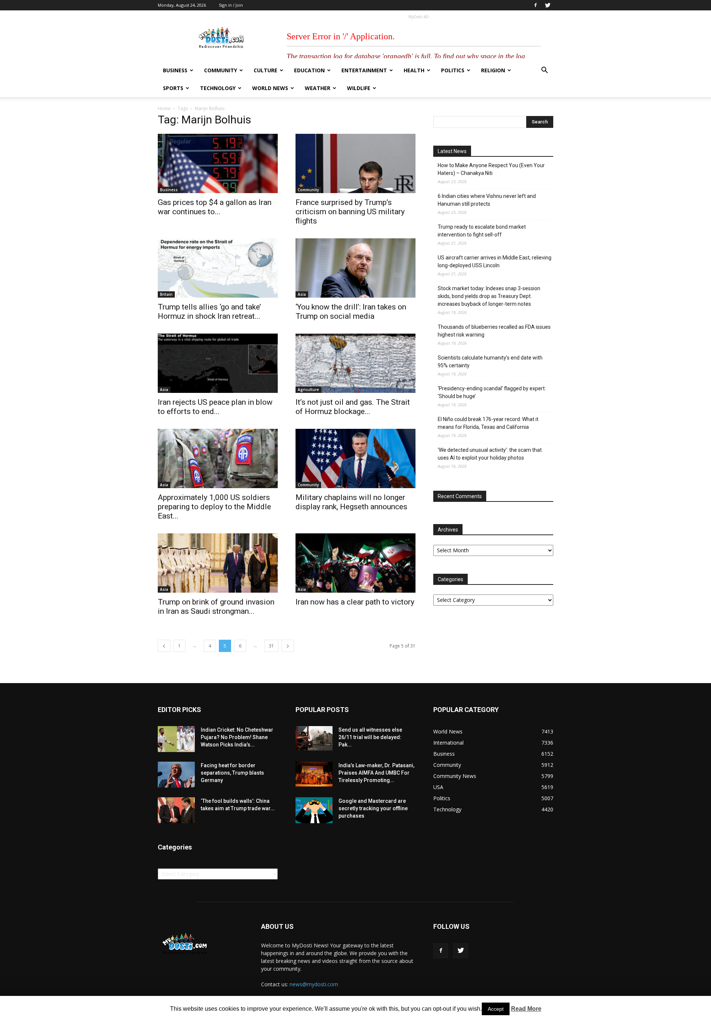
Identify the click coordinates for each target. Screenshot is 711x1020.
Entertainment (364, 70)
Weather (317, 88)
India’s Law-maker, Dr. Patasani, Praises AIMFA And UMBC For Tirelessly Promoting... (376, 772)
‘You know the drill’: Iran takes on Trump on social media (351, 311)
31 (271, 646)
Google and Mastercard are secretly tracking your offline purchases (373, 808)
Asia (302, 294)
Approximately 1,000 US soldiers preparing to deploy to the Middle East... (214, 506)
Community (220, 70)
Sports (173, 88)
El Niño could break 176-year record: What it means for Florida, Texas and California (488, 423)
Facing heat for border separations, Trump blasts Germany (232, 772)
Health (414, 70)
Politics (452, 70)
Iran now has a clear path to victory (355, 601)
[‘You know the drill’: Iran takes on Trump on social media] (355, 268)
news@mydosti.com (314, 984)
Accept (496, 1009)
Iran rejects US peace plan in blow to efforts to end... (215, 407)
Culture (265, 70)
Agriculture (308, 389)
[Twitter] (547, 5)
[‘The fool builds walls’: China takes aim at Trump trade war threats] (176, 810)
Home (164, 108)
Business (175, 70)
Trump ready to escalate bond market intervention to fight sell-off (482, 231)
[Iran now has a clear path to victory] (355, 563)
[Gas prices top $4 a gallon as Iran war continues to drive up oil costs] (218, 163)
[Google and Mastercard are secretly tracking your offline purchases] (314, 810)
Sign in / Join (231, 5)
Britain (166, 294)
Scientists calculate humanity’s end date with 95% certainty (490, 361)
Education (309, 70)
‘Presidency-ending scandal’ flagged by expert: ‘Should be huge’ (492, 392)
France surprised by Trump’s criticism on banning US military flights (350, 211)
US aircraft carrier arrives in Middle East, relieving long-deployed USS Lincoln (494, 261)
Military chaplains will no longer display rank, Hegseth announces (351, 502)
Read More (526, 1009)
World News (270, 88)
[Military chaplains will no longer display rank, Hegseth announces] (355, 458)
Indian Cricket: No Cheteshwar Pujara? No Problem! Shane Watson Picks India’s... (237, 737)
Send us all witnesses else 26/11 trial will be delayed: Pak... (370, 737)
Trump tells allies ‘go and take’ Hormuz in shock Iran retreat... (209, 311)
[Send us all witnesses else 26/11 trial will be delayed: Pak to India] (314, 738)
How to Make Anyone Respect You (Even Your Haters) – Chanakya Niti (491, 169)
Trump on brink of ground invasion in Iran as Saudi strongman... (216, 606)
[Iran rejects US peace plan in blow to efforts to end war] (218, 363)
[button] (544, 70)
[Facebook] (535, 5)
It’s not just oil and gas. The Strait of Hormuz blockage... (353, 407)
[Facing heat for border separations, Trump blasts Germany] (176, 775)
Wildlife (358, 88)
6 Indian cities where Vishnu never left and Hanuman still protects (487, 200)
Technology (218, 88)
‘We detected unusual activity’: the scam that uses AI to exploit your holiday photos (490, 454)
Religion (493, 70)
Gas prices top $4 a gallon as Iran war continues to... (214, 207)
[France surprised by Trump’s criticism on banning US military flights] (355, 163)
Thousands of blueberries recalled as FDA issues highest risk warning (494, 331)
